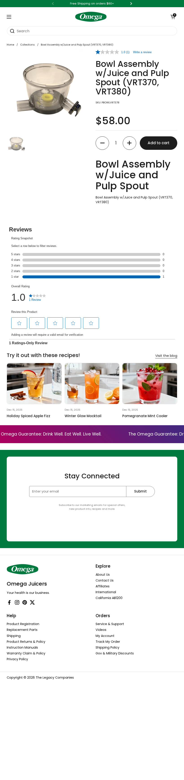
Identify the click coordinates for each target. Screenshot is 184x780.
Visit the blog (166, 355)
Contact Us (105, 580)
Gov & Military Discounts (115, 653)
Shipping (14, 636)
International (106, 592)
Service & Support (110, 624)
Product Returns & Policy (26, 641)
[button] (172, 16)
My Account (105, 636)
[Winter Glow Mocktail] (92, 383)
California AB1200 (109, 598)
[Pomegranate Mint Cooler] (149, 383)
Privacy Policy (17, 659)
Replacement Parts (22, 629)
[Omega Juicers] (91, 17)
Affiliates (103, 586)
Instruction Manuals (22, 647)
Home (10, 44)
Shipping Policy (107, 647)
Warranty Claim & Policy (26, 653)
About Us (103, 574)
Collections (27, 44)
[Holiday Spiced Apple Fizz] (34, 383)
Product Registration (23, 624)
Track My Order (108, 641)
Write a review (142, 52)
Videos (101, 629)
